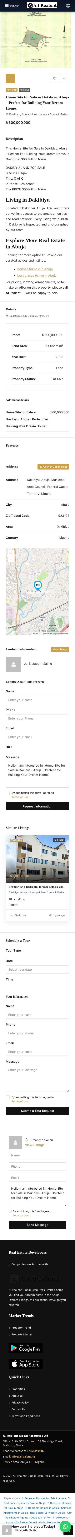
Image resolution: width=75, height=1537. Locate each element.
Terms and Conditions (26, 1416)
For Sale (24, 90)
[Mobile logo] (42, 5)
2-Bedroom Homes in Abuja (42, 1507)
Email (10, 728)
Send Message (37, 1225)
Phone (10, 710)
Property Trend (21, 1327)
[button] (65, 1526)
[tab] (10, 78)
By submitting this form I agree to (33, 795)
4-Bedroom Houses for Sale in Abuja (44, 1498)
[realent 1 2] (37, 859)
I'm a (9, 747)
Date (9, 961)
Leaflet (35, 633)
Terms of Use (20, 797)
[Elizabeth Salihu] (13, 664)
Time (9, 979)
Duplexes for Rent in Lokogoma (49, 1517)
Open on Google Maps (55, 466)
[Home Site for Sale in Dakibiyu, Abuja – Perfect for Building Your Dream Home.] (38, 585)
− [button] (11, 559)
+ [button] (11, 553)
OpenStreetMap (49, 633)
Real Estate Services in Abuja (47, 1512)
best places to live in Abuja (37, 275)
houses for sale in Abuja (35, 269)
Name (10, 691)
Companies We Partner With (30, 1264)
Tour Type (13, 950)
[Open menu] (12, 6)
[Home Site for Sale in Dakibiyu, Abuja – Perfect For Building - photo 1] (37, 42)
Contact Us (18, 1409)
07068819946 (35, 1451)
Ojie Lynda (20, 915)
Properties (18, 1389)
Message (12, 757)
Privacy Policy (20, 1402)
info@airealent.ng (23, 1456)
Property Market (22, 1334)
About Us (17, 1396)
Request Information (37, 806)
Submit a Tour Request (37, 1111)
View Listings (60, 649)
